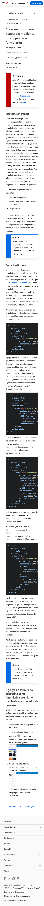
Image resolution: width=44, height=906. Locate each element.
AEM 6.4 (25, 19)
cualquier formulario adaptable (18, 282)
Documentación (12, 19)
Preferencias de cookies (13, 892)
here (24, 102)
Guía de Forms (15, 23)
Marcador (11, 58)
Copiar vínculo (22, 58)
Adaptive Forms (16, 63)
